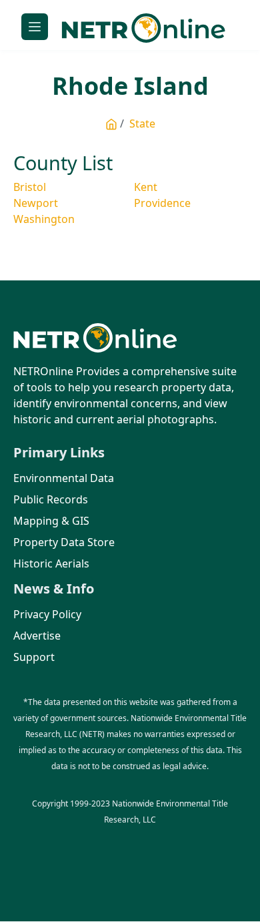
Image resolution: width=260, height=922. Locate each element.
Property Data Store (64, 542)
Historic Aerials (51, 563)
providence (162, 203)
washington (44, 219)
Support (34, 657)
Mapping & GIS (51, 520)
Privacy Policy (47, 614)
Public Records (50, 499)
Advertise (37, 635)
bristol (29, 187)
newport (35, 203)
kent (145, 187)
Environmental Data (63, 478)
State (142, 123)
